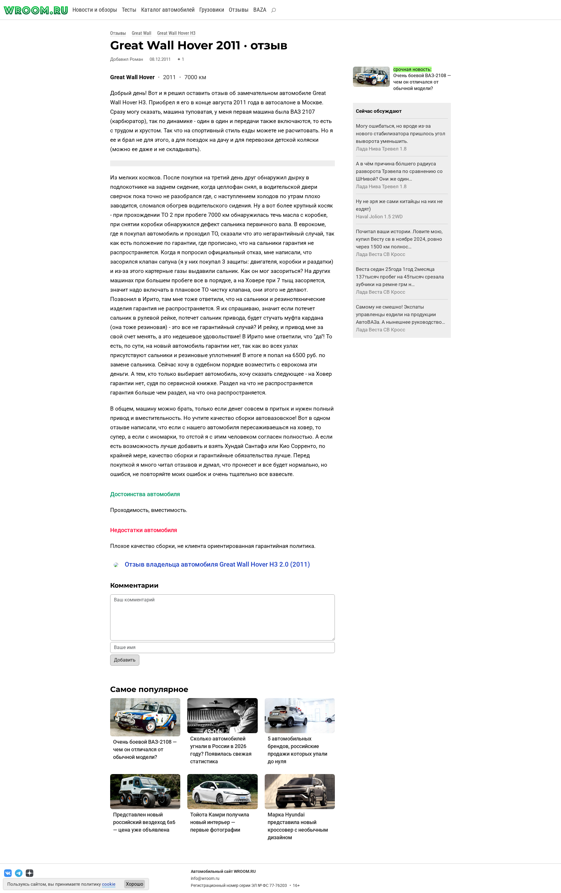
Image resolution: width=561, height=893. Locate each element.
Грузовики (211, 9)
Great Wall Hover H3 (176, 33)
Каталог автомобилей (168, 9)
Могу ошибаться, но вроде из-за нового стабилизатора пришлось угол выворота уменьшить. (400, 133)
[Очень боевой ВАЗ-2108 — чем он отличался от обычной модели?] (145, 717)
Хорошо (134, 884)
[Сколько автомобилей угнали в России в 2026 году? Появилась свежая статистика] (222, 715)
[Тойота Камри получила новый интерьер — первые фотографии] (222, 791)
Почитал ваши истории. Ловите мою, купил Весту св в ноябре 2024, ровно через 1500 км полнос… (399, 239)
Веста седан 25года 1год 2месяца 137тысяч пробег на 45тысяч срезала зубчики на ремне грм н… (400, 276)
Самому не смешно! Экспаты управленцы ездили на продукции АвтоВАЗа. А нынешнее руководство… (400, 314)
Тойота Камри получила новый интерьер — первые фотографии (219, 822)
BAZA (259, 9)
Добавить (125, 660)
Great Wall (141, 33)
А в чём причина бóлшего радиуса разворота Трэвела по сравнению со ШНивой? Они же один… (399, 171)
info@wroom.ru (205, 878)
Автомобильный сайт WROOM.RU (223, 871)
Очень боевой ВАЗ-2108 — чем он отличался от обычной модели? (145, 749)
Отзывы (239, 9)
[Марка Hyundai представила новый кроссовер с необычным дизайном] (300, 791)
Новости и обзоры (94, 9)
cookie (108, 884)
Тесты (129, 9)
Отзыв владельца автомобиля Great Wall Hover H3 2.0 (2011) (217, 564)
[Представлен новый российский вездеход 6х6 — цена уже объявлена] (145, 791)
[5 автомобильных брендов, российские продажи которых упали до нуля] (300, 715)
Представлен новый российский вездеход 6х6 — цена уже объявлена (144, 822)
